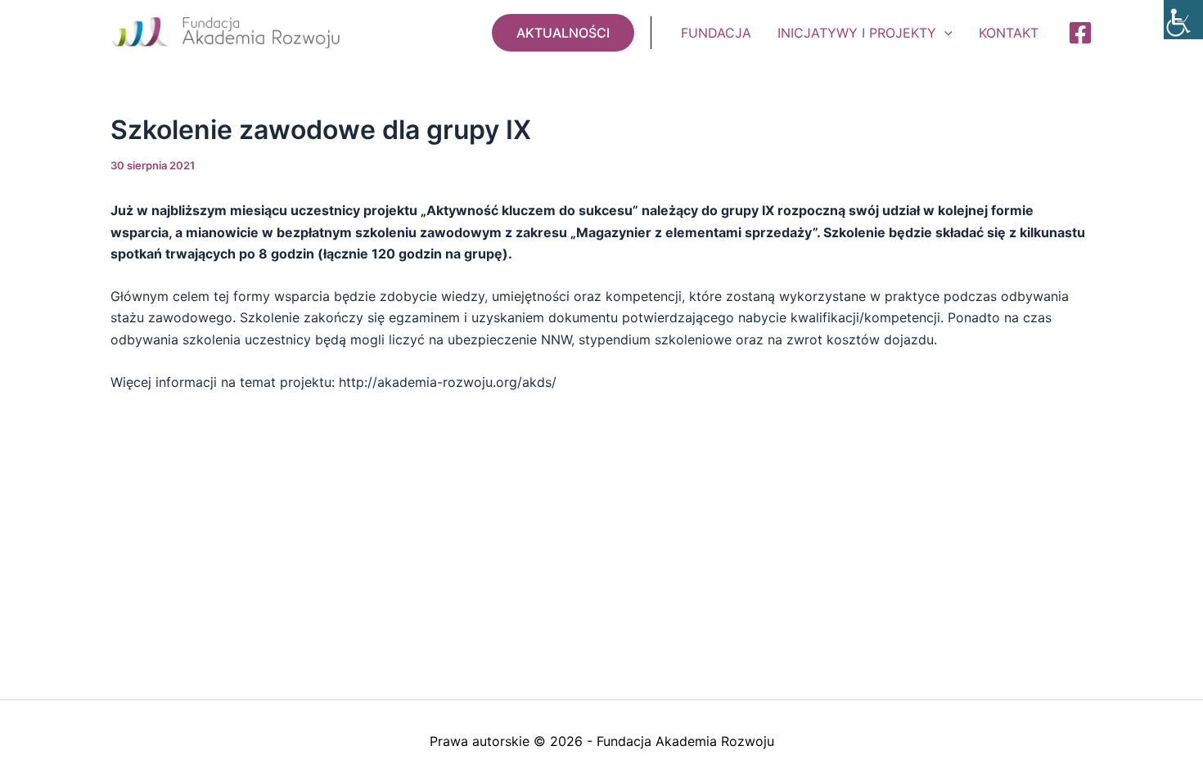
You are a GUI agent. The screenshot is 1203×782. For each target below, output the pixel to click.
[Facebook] (1080, 32)
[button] (563, 33)
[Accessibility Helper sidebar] (1183, 19)
